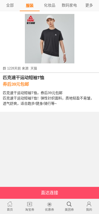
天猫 (33, 68)
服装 (30, 5)
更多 (89, 5)
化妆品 (49, 5)
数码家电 (69, 5)
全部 (10, 5)
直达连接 (49, 192)
